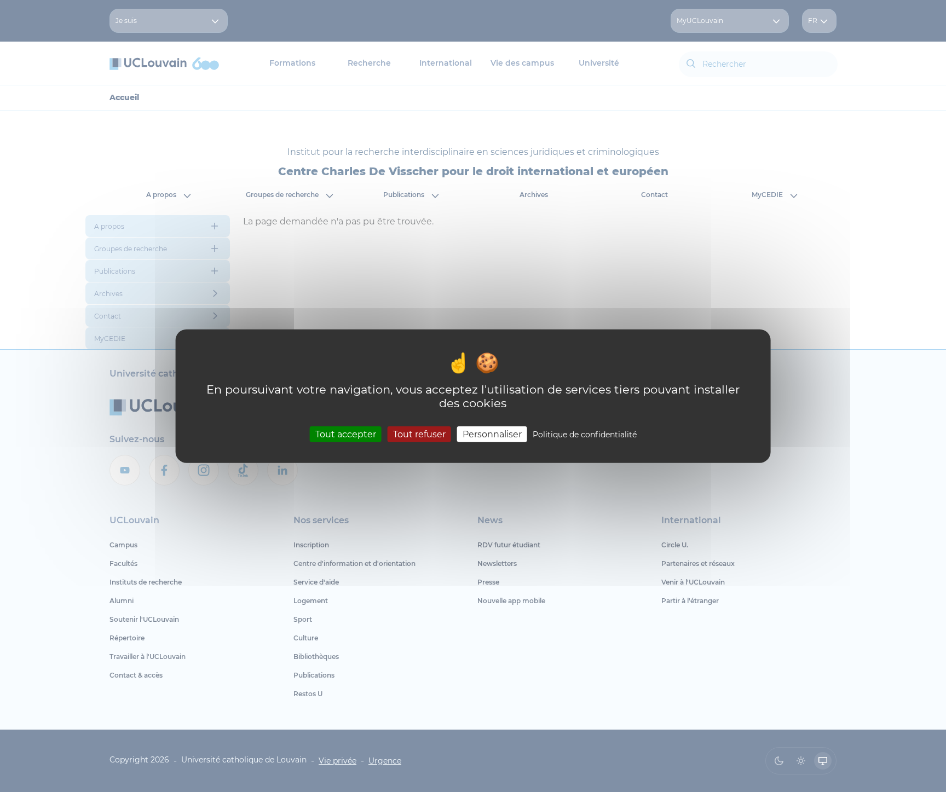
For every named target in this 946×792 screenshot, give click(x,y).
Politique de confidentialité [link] (585, 435)
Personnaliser (492, 434)
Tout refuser (419, 434)
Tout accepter (345, 434)
